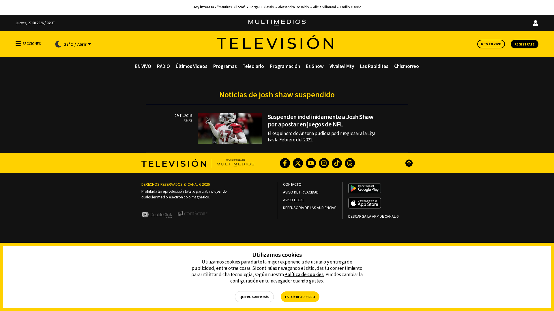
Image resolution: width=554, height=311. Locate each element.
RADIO (163, 66)
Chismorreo (406, 66)
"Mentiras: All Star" (231, 7)
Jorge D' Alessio (262, 7)
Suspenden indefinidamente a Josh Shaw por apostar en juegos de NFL (320, 120)
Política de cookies (304, 274)
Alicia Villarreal (324, 7)
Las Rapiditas (374, 66)
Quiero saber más (254, 297)
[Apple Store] (364, 204)
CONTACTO (292, 184)
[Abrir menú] (18, 44)
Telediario (253, 66)
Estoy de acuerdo (300, 297)
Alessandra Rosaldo (293, 7)
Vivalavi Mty (342, 66)
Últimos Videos (191, 66)
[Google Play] (364, 189)
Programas (225, 66)
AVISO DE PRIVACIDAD (301, 192)
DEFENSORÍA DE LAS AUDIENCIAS (309, 207)
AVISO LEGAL (293, 200)
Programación (285, 66)
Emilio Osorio (351, 7)
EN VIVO (143, 66)
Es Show (315, 66)
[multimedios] (277, 23)
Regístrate (524, 44)
